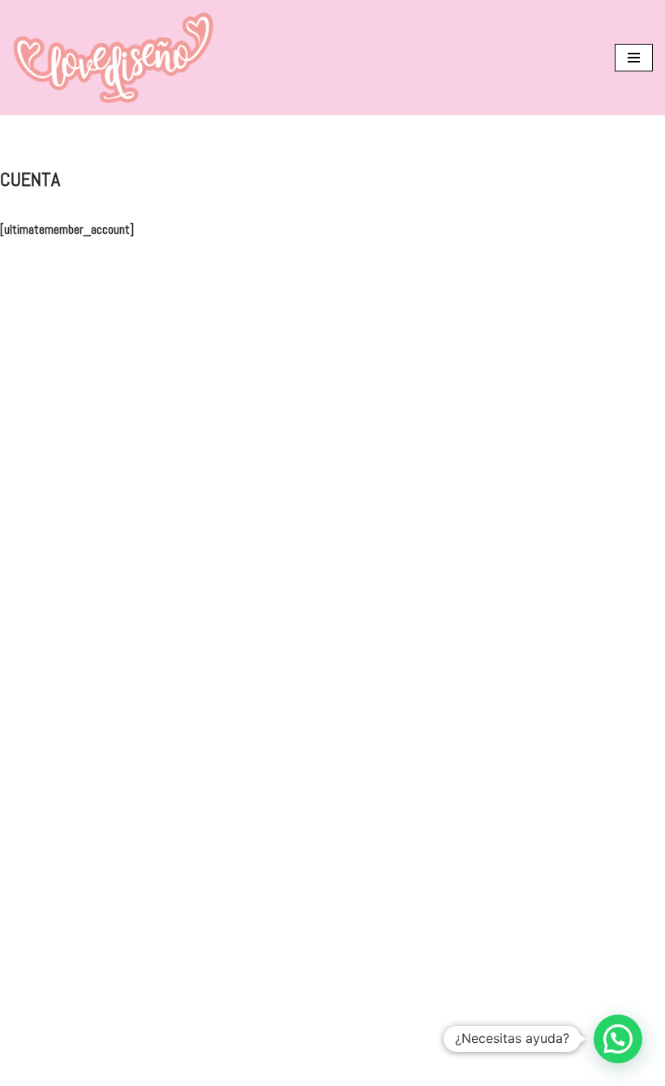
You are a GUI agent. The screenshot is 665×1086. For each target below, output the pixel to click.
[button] (618, 1039)
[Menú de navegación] (634, 57)
